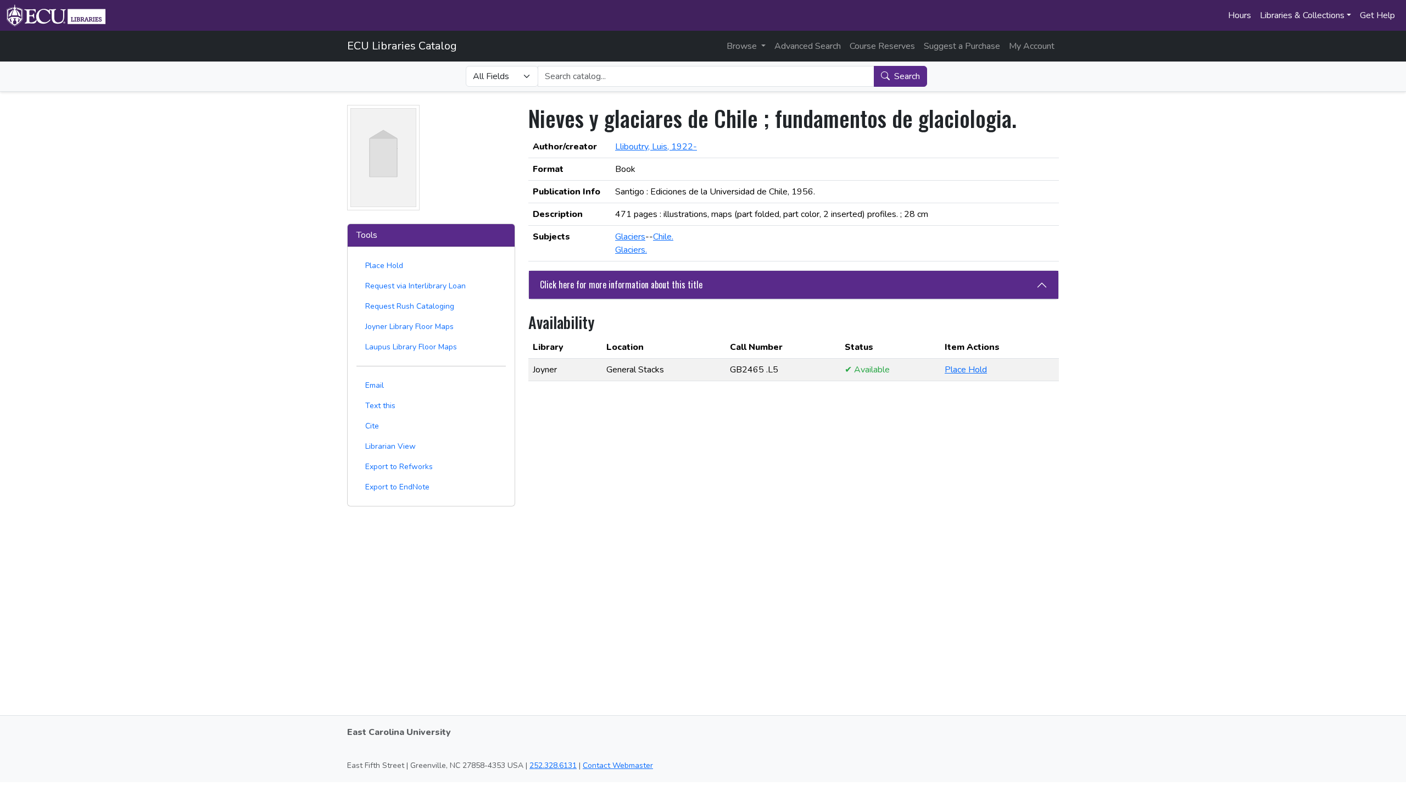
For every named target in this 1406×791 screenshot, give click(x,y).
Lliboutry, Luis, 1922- (656, 147)
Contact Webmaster (618, 765)
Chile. (663, 237)
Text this (380, 405)
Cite (372, 426)
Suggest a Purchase (962, 46)
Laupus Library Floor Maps (411, 347)
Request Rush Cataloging (409, 306)
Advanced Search (807, 46)
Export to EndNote (397, 487)
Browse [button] (743, 46)
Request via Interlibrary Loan (415, 286)
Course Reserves (882, 46)
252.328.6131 (553, 765)
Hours (1239, 15)
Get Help (1377, 15)
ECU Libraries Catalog (402, 45)
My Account (1031, 46)
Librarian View (390, 446)
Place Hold (384, 265)
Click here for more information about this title (621, 284)
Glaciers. (631, 250)
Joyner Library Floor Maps (409, 326)
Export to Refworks (399, 466)
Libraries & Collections (1302, 15)
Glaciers (630, 237)
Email (374, 385)
